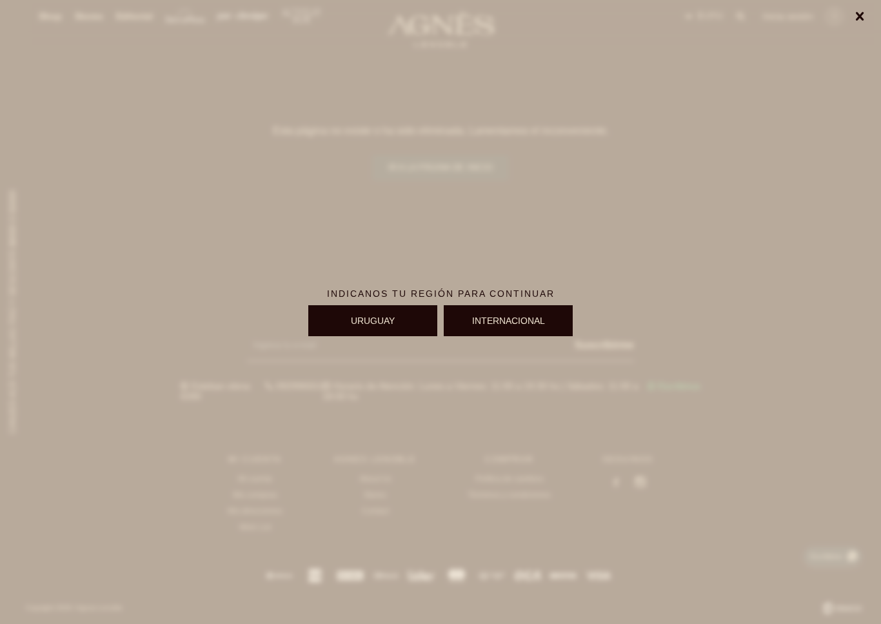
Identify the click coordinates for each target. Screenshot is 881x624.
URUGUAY (373, 321)
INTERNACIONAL (508, 321)
